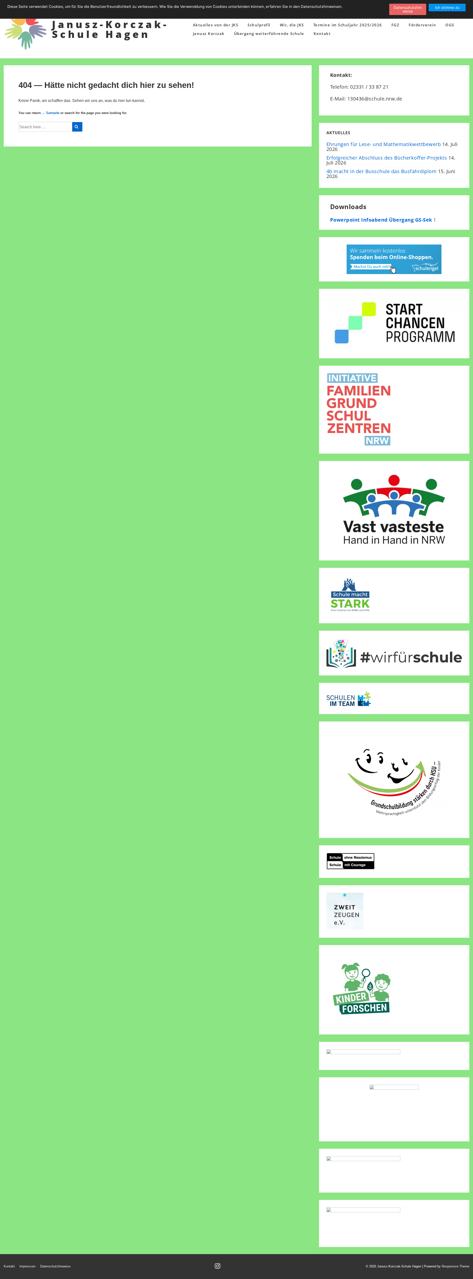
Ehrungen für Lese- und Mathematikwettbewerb (383, 144)
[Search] (77, 126)
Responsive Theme (455, 1266)
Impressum (27, 1266)
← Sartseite (50, 113)
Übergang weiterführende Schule (269, 33)
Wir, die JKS (292, 24)
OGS (449, 24)
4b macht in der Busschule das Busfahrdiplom (381, 171)
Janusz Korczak (209, 33)
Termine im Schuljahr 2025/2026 (347, 24)
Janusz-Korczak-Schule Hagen (110, 29)
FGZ (395, 24)
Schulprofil (259, 24)
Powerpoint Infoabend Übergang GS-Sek (382, 219)
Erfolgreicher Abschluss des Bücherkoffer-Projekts (386, 157)
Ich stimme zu (447, 7)
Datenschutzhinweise (55, 1266)
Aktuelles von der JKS (215, 24)
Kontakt (322, 33)
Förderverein (422, 24)
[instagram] (218, 1267)
